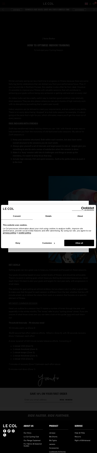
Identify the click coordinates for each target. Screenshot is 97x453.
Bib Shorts (53, 437)
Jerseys (52, 433)
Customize (47, 243)
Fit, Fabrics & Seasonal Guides (33, 445)
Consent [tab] (17, 216)
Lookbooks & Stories (57, 452)
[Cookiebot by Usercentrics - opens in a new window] (83, 209)
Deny (18, 243)
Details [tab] (48, 216)
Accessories (54, 448)
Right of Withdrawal (82, 440)
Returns (78, 437)
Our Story (27, 433)
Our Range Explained (32, 440)
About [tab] (80, 216)
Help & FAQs (80, 433)
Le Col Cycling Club (31, 437)
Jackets (52, 444)
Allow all (79, 243)
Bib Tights (53, 440)
